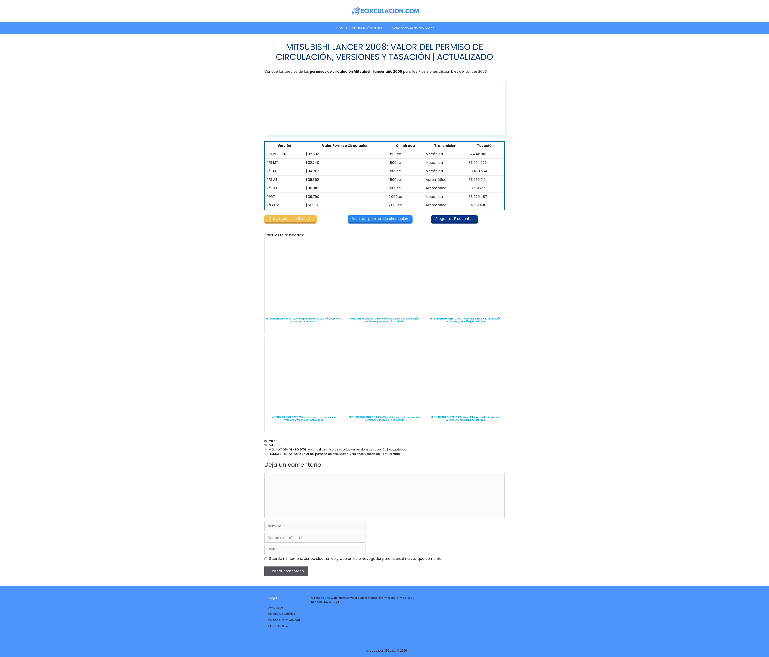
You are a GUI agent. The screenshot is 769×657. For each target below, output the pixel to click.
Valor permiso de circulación (413, 28)
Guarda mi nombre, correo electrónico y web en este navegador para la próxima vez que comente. (355, 558)
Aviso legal (276, 608)
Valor (273, 441)
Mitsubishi (276, 445)
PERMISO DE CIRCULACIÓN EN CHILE (359, 28)
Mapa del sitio (278, 626)
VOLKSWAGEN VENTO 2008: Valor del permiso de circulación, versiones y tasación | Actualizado (337, 449)
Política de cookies (281, 614)
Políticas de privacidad (284, 620)
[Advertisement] (384, 107)
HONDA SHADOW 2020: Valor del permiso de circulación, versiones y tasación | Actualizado (334, 454)
